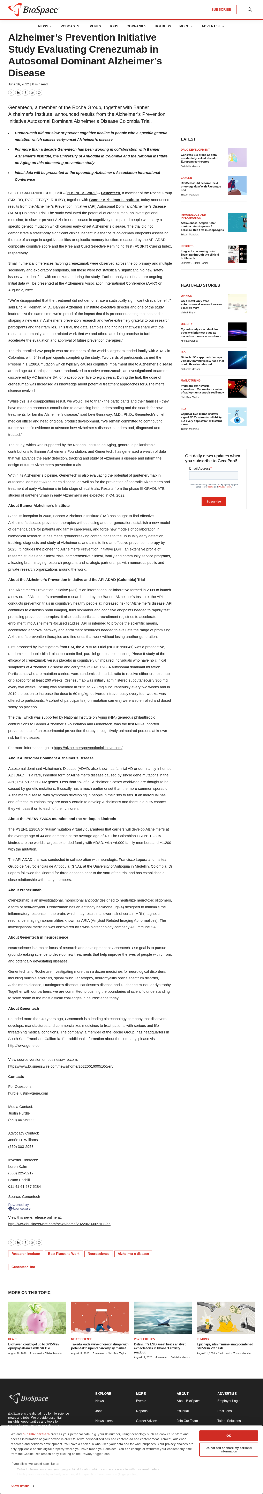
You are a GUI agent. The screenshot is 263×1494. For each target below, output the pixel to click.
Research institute (26, 1253)
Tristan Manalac (190, 194)
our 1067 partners (36, 1434)
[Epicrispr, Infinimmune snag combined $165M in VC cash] (226, 1318)
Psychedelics (144, 1339)
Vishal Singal (188, 312)
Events (94, 26)
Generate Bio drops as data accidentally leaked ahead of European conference (199, 158)
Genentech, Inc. (24, 1267)
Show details (20, 1486)
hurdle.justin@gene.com (28, 1093)
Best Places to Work (64, 1253)
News (43, 26)
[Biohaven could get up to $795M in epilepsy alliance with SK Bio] (37, 1318)
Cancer (186, 177)
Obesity (187, 324)
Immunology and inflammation (193, 216)
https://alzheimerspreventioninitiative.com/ (88, 748)
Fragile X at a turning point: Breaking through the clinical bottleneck (200, 254)
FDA (183, 409)
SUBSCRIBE (221, 9)
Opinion (186, 295)
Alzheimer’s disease (133, 1253)
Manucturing (191, 380)
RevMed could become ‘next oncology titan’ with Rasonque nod (201, 186)
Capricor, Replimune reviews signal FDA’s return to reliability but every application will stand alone (201, 419)
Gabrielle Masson (191, 166)
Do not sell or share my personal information (228, 1449)
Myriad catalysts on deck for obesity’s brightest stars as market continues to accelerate (201, 332)
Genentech (110, 193)
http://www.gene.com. (26, 1046)
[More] (50, 26)
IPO (183, 352)
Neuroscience (99, 1253)
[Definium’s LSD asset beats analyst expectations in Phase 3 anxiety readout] (163, 1318)
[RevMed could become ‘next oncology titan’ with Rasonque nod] (237, 185)
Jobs (113, 26)
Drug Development (195, 149)
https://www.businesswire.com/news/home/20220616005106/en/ (60, 1066)
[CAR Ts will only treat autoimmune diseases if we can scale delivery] (237, 303)
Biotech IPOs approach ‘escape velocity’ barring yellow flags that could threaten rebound (202, 361)
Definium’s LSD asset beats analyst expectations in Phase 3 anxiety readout (159, 1348)
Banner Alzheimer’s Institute (114, 200)
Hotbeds (163, 26)
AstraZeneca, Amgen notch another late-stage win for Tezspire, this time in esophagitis (202, 226)
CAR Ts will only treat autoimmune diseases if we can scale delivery (201, 304)
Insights (187, 246)
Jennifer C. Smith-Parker (194, 263)
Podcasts (70, 26)
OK (228, 1435)
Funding (203, 1339)
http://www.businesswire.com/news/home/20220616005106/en (59, 1224)
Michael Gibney (189, 340)
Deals (12, 1339)
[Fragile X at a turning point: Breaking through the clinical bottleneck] (237, 254)
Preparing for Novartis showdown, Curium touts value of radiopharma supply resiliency (202, 389)
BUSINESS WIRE (81, 193)
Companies (136, 26)
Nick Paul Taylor (190, 397)
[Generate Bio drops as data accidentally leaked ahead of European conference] (237, 157)
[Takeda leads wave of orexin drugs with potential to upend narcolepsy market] (100, 1318)
